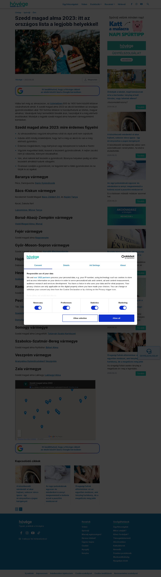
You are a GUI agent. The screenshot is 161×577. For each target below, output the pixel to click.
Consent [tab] (38, 265)
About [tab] (123, 265)
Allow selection (80, 318)
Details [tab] (66, 265)
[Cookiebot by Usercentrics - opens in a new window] (123, 257)
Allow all (116, 318)
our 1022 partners (42, 277)
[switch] (66, 308)
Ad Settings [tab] (94, 265)
